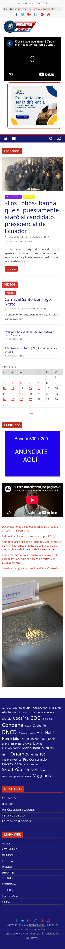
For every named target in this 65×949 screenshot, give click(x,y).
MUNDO (28, 196)
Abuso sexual (22, 708)
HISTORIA (7, 804)
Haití (49, 732)
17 (4, 394)
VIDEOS (10, 292)
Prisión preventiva (11, 759)
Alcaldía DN (55, 708)
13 (30, 388)
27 (30, 399)
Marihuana (31, 748)
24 (4, 399)
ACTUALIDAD (13, 196)
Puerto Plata (12, 764)
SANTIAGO (38, 769)
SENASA (27, 776)
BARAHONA (47, 712)
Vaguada (42, 775)
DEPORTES (8, 872)
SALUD (39, 764)
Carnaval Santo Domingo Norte (28, 301)
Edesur (32, 733)
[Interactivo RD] (6, 138)
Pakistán (34, 755)
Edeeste (22, 733)
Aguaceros (40, 708)
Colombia (47, 718)
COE (35, 717)
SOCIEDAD (8, 890)
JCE (44, 739)
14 (39, 388)
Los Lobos (28, 241)
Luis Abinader (11, 748)
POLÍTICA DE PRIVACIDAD (17, 821)
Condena (12, 724)
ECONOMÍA (9, 884)
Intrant (36, 739)
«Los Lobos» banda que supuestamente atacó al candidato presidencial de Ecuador (32, 217)
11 (12, 388)
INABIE (25, 739)
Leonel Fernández (11, 743)
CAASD (6, 719)
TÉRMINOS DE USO (13, 815)
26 (21, 399)
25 (12, 399)
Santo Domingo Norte (12, 776)
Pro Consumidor (35, 759)
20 (30, 394)
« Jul (31, 413)
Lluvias (37, 744)
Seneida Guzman (33, 236)
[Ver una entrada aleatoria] (59, 138)
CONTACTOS (9, 798)
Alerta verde (11, 712)
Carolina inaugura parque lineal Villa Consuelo (30, 568)
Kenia (52, 739)
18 (12, 394)
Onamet (19, 753)
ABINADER (7, 708)
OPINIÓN (7, 855)
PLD (43, 754)
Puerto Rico (28, 764)
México (5, 755)
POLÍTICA (7, 861)
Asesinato (34, 712)
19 (21, 394)
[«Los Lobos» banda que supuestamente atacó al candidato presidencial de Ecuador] (32, 159)
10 (4, 388)
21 (39, 394)
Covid (28, 726)
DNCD (9, 732)
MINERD (48, 748)
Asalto (25, 712)
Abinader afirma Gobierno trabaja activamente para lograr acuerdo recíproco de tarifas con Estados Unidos (30, 558)
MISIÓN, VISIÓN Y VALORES (18, 809)
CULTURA (7, 878)
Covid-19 (39, 725)
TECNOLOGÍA (10, 895)
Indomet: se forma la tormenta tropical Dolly (29, 536)
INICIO (6, 843)
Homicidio (10, 738)
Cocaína (21, 718)
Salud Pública (15, 769)
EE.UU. (40, 733)
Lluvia (27, 743)
